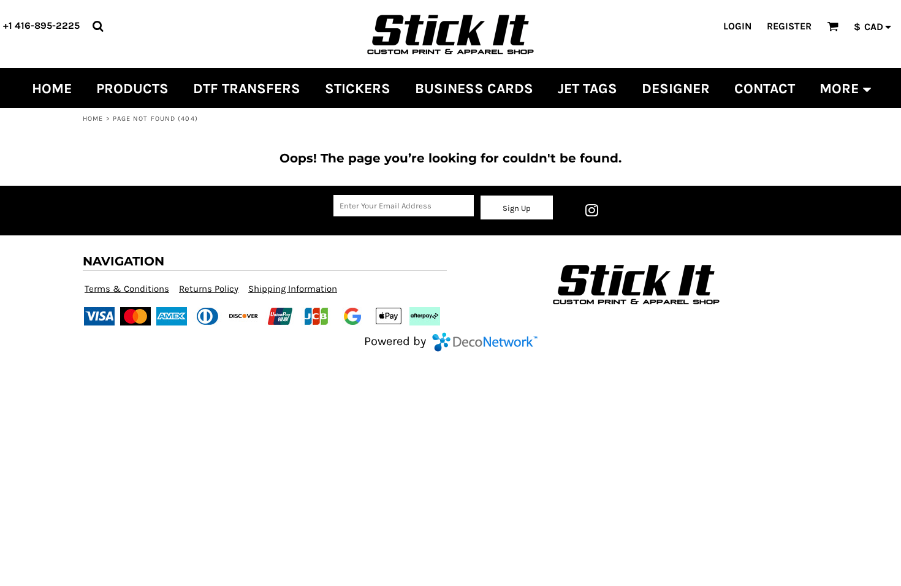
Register (789, 26)
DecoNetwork (485, 342)
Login (737, 26)
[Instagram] (591, 210)
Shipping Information (292, 288)
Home (93, 119)
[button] (98, 26)
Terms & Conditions (127, 288)
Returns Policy (208, 288)
